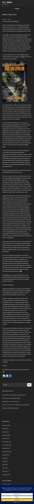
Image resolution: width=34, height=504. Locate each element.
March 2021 (5, 471)
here (3, 371)
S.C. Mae (7, 2)
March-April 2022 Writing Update (11, 398)
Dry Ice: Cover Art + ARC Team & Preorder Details (15, 405)
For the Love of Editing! (10, 21)
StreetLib (16, 125)
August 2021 (5, 455)
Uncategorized (6, 484)
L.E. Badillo (22, 56)
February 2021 (6, 474)
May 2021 (5, 464)
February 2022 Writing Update (10, 408)
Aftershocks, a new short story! (10, 401)
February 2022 (6, 435)
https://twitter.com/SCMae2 (12, 178)
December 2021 (6, 442)
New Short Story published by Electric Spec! (14, 395)
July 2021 (4, 458)
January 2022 (6, 438)
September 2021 (7, 451)
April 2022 (5, 428)
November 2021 (6, 445)
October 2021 (6, 448)
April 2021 (5, 468)
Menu (17, 8)
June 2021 (5, 461)
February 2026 (6, 425)
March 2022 (5, 432)
